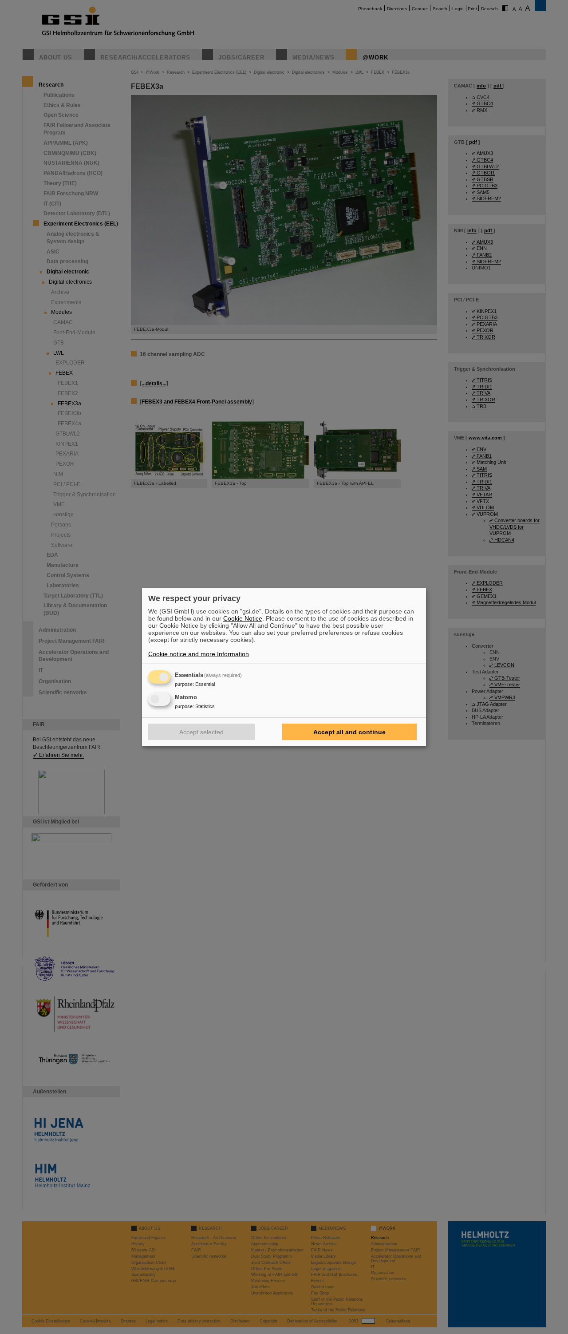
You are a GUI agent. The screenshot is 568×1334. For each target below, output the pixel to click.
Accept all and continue (349, 732)
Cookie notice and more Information (198, 653)
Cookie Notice (242, 618)
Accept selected (201, 732)
